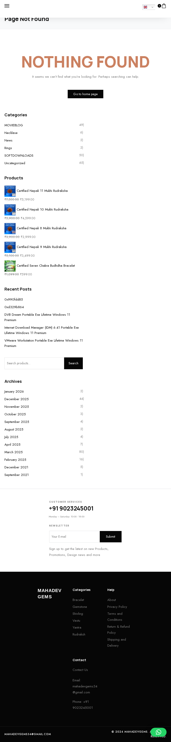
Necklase (11, 132)
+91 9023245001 (71, 508)
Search (73, 363)
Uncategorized (14, 163)
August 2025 (13, 429)
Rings (8, 148)
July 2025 (11, 437)
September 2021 (16, 474)
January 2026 (14, 391)
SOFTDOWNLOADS (18, 155)
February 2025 (15, 459)
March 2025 (13, 452)
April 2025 (12, 444)
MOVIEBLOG (13, 125)
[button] (159, 732)
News (8, 140)
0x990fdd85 (13, 299)
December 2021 (16, 467)
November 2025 (16, 406)
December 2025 (16, 399)
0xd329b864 (14, 307)
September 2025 (16, 421)
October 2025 (15, 414)
